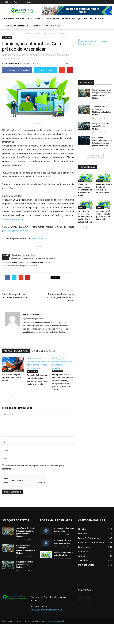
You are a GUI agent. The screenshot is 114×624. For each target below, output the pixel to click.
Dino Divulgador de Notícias (23, 255)
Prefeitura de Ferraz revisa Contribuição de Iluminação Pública (60, 297)
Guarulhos (83, 560)
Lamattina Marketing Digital (52, 621)
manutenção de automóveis (38, 262)
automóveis (28, 258)
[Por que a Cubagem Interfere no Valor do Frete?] (13, 364)
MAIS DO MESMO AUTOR (44, 351)
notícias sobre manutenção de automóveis (20, 266)
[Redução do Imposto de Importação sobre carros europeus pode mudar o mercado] (38, 365)
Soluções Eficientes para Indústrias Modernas (100, 126)
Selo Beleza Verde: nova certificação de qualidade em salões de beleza (86, 216)
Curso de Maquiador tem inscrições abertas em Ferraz (16, 296)
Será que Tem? (38, 238)
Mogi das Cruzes (86, 564)
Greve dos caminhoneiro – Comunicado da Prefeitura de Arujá (85, 189)
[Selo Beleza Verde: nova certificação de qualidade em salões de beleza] (86, 204)
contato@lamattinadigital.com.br (46, 609)
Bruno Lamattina (13, 63)
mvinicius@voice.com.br (15, 230)
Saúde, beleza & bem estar (15, 26)
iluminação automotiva (45, 258)
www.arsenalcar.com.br (15, 219)
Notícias (88, 19)
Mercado (99, 19)
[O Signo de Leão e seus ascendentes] (46, 531)
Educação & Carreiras (13, 19)
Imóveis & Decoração (71, 19)
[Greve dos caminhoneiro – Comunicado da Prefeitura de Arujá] (86, 177)
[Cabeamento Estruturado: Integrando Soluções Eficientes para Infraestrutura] (84, 140)
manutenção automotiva (13, 262)
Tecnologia (36, 26)
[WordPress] (109, 2)
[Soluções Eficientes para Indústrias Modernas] (84, 126)
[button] (108, 22)
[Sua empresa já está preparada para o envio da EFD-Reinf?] (104, 204)
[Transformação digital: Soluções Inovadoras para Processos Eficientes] (84, 93)
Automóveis (15, 33)
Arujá (81, 181)
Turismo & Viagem (52, 26)
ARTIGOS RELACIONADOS (16, 351)
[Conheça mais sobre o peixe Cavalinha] (46, 554)
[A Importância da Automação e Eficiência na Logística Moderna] (84, 109)
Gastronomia (52, 19)
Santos (99, 181)
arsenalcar (15, 258)
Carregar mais (94, 155)
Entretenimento (35, 19)
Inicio (4, 33)
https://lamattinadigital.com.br (33, 319)
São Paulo (83, 551)
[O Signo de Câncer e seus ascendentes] (46, 543)
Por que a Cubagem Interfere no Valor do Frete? (11, 378)
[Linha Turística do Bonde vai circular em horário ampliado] (104, 177)
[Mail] (105, 2)
